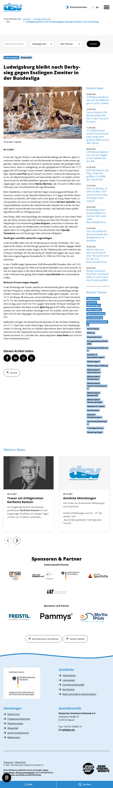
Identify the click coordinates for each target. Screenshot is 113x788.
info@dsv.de (68, 729)
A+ (97, 7)
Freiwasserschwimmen (18, 718)
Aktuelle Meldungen (42, 19)
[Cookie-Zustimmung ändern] (6, 777)
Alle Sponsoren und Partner (45, 639)
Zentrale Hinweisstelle (73, 684)
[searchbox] (14, 44)
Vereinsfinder (69, 675)
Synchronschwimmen (18, 732)
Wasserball (12, 728)
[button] (7, 358)
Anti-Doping (68, 689)
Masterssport (13, 737)
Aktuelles (27, 19)
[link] (28, 493)
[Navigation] (106, 7)
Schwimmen (13, 714)
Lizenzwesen (69, 680)
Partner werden (77, 639)
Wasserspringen (15, 723)
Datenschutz (20, 762)
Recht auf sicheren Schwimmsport (79, 694)
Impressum (8, 762)
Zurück (13, 372)
